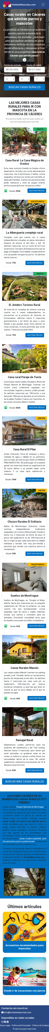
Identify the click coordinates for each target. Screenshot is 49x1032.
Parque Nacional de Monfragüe (30, 807)
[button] (24, 60)
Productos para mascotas (24, 1029)
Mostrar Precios (36, 191)
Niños (21, 74)
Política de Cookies (40, 1025)
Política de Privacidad (21, 1025)
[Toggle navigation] (43, 4)
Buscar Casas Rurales (25, 87)
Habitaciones (40, 74)
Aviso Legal (5, 1025)
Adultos (8, 74)
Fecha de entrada (12, 65)
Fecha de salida (34, 65)
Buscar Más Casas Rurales (24, 781)
